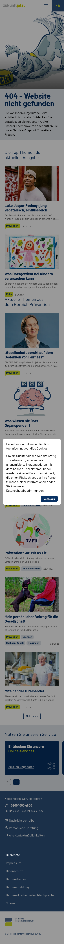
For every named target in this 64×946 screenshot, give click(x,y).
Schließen (49, 498)
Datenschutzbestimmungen (25, 490)
